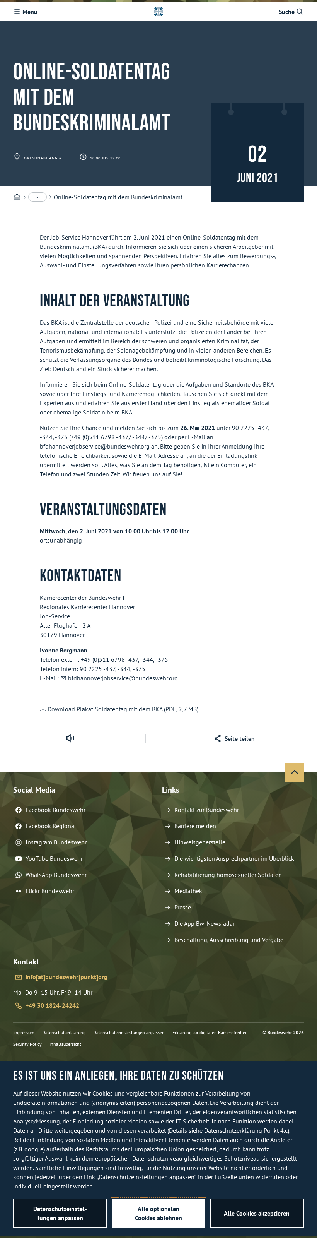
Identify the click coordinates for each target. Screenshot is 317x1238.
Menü (29, 11)
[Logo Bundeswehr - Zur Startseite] (158, 11)
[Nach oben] (294, 772)
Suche (287, 11)
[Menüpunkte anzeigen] (37, 197)
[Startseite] (17, 197)
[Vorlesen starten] (70, 738)
